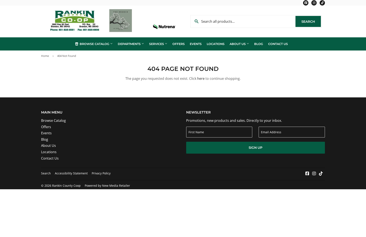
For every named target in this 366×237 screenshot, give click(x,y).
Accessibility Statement (71, 173)
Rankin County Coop (66, 186)
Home (45, 56)
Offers (178, 44)
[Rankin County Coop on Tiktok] (321, 173)
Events (196, 44)
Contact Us (278, 44)
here (201, 78)
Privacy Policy (101, 173)
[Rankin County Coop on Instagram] (314, 173)
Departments (129, 44)
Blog (258, 44)
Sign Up (255, 148)
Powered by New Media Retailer (107, 186)
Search (311, 22)
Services (157, 44)
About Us (238, 44)
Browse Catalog (94, 44)
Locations (216, 44)
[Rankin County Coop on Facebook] (307, 173)
